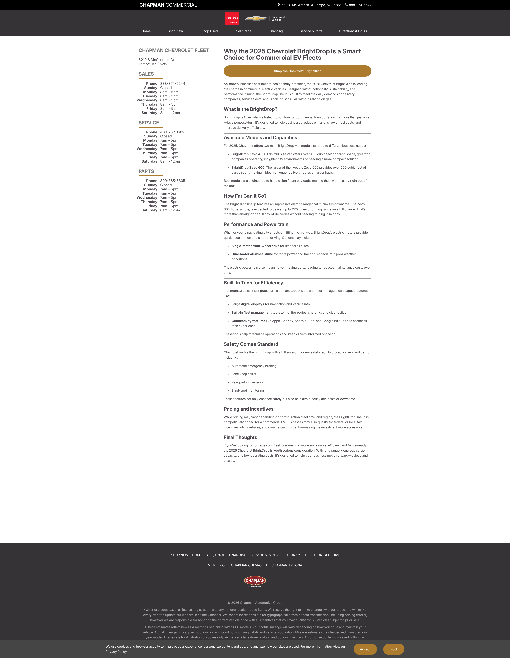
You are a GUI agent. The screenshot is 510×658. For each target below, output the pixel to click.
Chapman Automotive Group (261, 603)
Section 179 (291, 555)
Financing (276, 31)
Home (146, 31)
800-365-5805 (172, 181)
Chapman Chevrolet (249, 565)
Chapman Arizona (286, 565)
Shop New (175, 31)
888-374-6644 (172, 83)
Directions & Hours (353, 31)
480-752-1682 (172, 132)
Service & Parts (311, 31)
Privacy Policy (117, 652)
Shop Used (209, 31)
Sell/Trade (243, 31)
